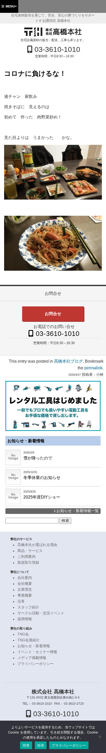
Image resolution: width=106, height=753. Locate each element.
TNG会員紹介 (28, 640)
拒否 (40, 745)
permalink (93, 368)
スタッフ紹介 (28, 607)
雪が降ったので (37, 458)
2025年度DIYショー (41, 497)
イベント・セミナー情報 (37, 652)
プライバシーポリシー (35, 664)
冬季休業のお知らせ (41, 477)
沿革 (21, 601)
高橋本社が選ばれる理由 (37, 545)
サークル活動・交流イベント (40, 613)
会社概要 (24, 584)
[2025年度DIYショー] (13, 496)
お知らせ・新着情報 (26, 440)
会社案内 (24, 578)
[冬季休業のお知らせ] (13, 477)
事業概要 (24, 595)
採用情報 (24, 619)
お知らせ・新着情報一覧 (77, 511)
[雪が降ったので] (13, 457)
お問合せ (53, 314)
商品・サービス (30, 551)
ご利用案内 (26, 557)
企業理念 (24, 589)
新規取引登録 (28, 562)
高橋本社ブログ (68, 361)
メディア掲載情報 (31, 658)
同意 (26, 745)
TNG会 (23, 634)
